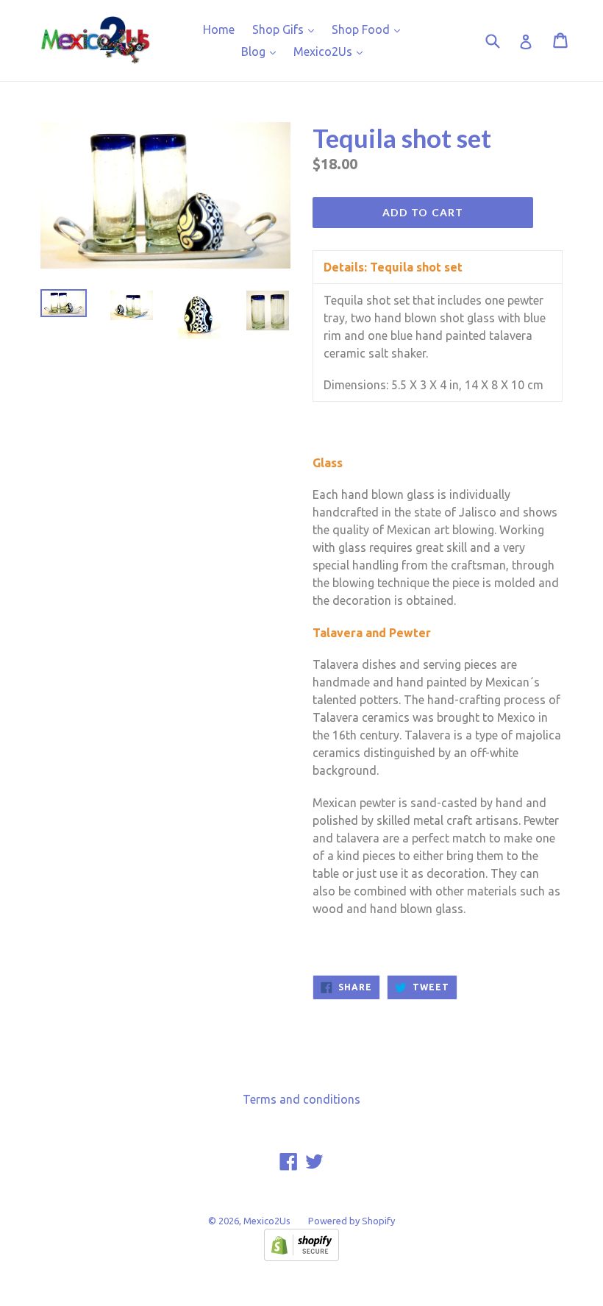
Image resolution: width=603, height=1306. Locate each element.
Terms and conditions (301, 1099)
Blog (262, 51)
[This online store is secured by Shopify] (301, 1256)
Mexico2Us (331, 51)
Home (219, 29)
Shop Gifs (286, 29)
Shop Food (369, 29)
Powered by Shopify (351, 1220)
